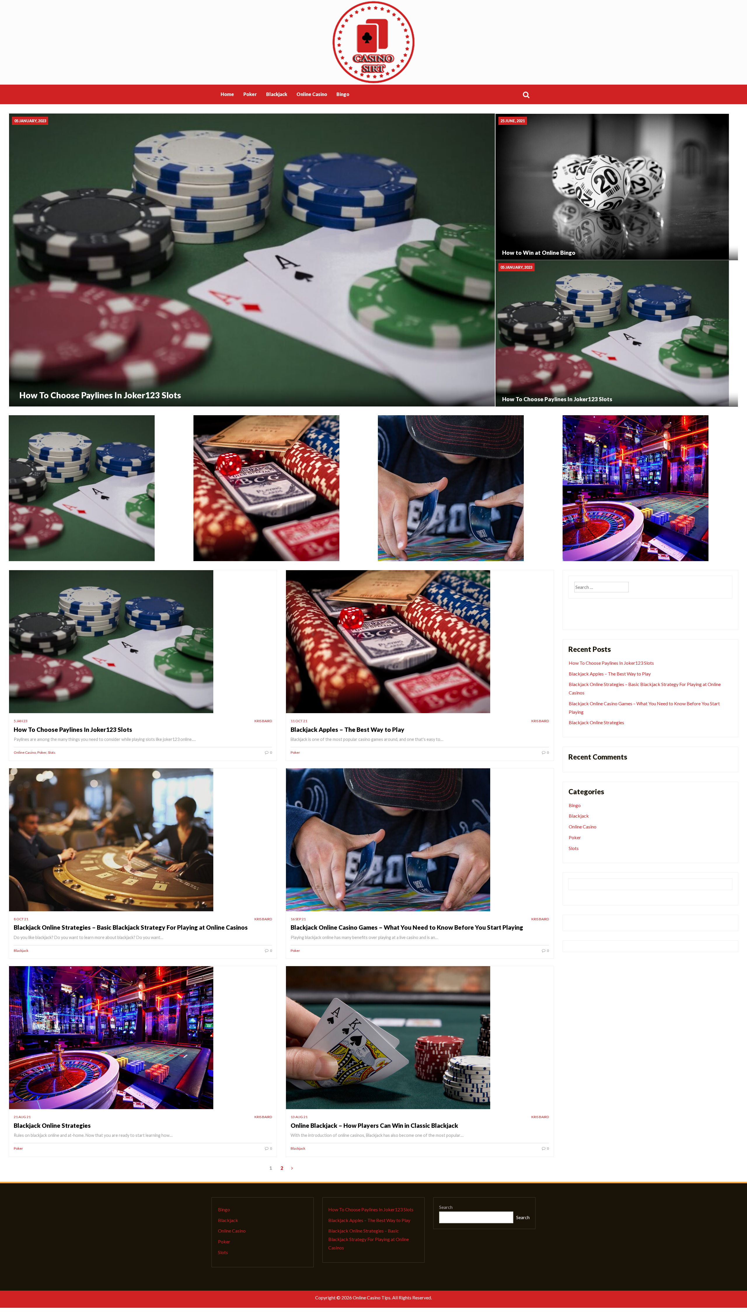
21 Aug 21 (22, 1117)
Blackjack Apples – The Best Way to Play (347, 729)
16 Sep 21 (298, 919)
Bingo (575, 805)
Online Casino (311, 94)
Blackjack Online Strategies (52, 1125)
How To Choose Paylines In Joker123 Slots (73, 729)
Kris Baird (263, 721)
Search (446, 1207)
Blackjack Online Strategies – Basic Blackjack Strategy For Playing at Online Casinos (131, 927)
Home (227, 94)
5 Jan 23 (20, 721)
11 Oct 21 (299, 721)
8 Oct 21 (21, 919)
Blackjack (276, 94)
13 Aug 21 (299, 1117)
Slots (51, 752)
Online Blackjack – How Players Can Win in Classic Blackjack (374, 1125)
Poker (250, 94)
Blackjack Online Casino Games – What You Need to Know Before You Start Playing (407, 927)
